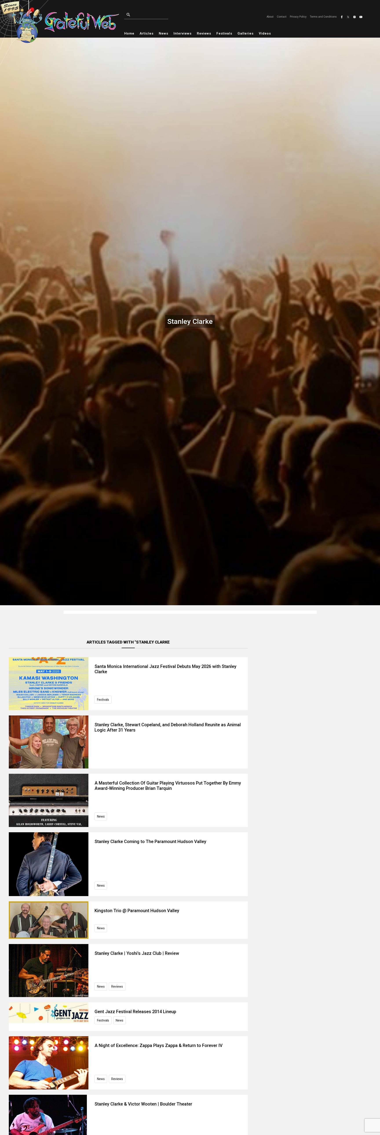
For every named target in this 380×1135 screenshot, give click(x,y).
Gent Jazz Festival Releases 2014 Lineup (135, 1011)
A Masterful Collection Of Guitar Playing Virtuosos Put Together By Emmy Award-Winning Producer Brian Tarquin (168, 785)
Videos (265, 33)
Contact (282, 16)
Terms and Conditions (323, 16)
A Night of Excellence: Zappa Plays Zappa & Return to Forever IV (159, 1045)
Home (129, 33)
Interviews (183, 33)
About (270, 16)
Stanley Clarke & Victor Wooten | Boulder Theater (143, 1104)
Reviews (204, 33)
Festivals (224, 33)
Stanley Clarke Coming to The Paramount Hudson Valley (150, 841)
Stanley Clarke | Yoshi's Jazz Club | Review (137, 953)
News (163, 33)
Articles (146, 33)
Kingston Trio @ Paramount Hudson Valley (137, 910)
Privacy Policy (298, 16)
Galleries (246, 33)
